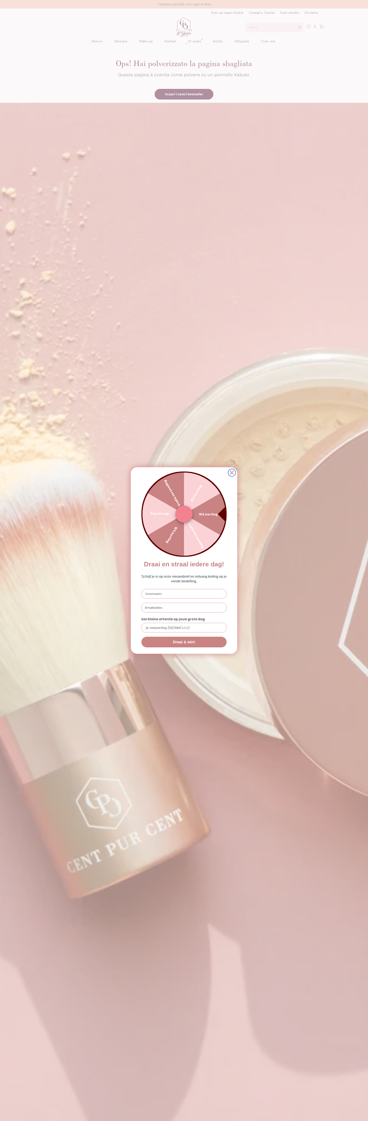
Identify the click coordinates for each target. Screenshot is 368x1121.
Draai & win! (184, 642)
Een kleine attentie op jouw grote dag (173, 619)
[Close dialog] (232, 472)
